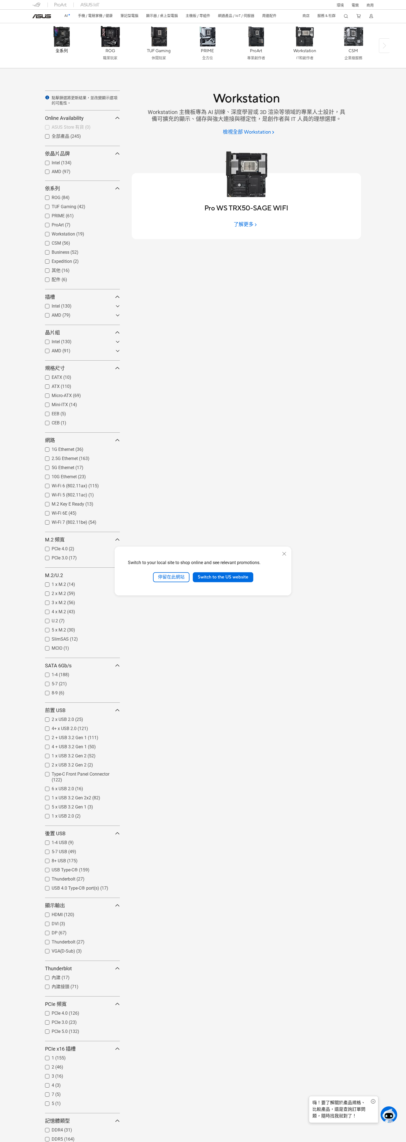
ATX (49, 385)
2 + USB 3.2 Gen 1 (62, 736)
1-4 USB (52, 841)
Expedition (55, 260)
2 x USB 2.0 (56, 718)
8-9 (48, 691)
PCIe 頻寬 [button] (56, 1004)
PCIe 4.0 (53, 547)
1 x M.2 (52, 583)
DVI (48, 922)
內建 (49, 977)
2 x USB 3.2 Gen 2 (62, 763)
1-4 (48, 673)
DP (48, 931)
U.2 (48, 619)
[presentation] (47, 97)
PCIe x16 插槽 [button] (60, 1049)
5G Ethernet (56, 466)
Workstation (56, 232)
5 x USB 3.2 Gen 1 (62, 805)
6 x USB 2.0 (56, 787)
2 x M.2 (52, 592)
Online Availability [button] (64, 118)
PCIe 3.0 (53, 556)
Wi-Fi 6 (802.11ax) (63, 484)
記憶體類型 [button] (57, 1121)
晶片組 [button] (52, 332)
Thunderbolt (57, 877)
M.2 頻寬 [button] (55, 540)
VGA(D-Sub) (56, 949)
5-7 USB (52, 850)
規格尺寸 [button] (55, 368)
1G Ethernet (56, 448)
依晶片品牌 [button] (57, 154)
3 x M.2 (52, 601)
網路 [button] (50, 440)
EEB (49, 412)
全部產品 (54, 136)
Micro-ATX (55, 394)
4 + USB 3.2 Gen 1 (62, 745)
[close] (284, 554)
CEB (49, 421)
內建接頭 (54, 986)
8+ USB (52, 859)
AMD (50, 170)
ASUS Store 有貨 (61, 126)
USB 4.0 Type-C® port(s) (69, 886)
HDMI (50, 913)
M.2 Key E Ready (61, 502)
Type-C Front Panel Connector (74, 772)
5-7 (48, 682)
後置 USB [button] (55, 833)
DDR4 (50, 1128)
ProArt (51, 223)
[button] (355, 4)
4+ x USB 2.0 (57, 727)
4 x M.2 (52, 610)
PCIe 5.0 (53, 1030)
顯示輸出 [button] (55, 905)
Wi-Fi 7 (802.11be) (63, 521)
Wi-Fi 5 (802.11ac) (63, 493)
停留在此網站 (171, 577)
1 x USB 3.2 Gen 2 (62, 754)
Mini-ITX (53, 403)
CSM (49, 241)
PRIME (51, 214)
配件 (49, 279)
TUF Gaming (57, 205)
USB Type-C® (58, 868)
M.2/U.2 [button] (54, 575)
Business (54, 250)
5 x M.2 (52, 628)
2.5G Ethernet (58, 457)
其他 (49, 270)
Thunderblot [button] (58, 968)
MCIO (50, 646)
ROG (49, 196)
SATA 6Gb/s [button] (58, 665)
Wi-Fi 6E (53, 511)
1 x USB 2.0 (56, 814)
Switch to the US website (223, 577)
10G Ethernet (57, 475)
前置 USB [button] (55, 710)
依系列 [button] (52, 188)
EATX (50, 376)
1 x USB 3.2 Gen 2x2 (65, 796)
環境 (340, 5)
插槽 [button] (50, 297)
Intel (49, 161)
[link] (41, 16)
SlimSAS (53, 637)
